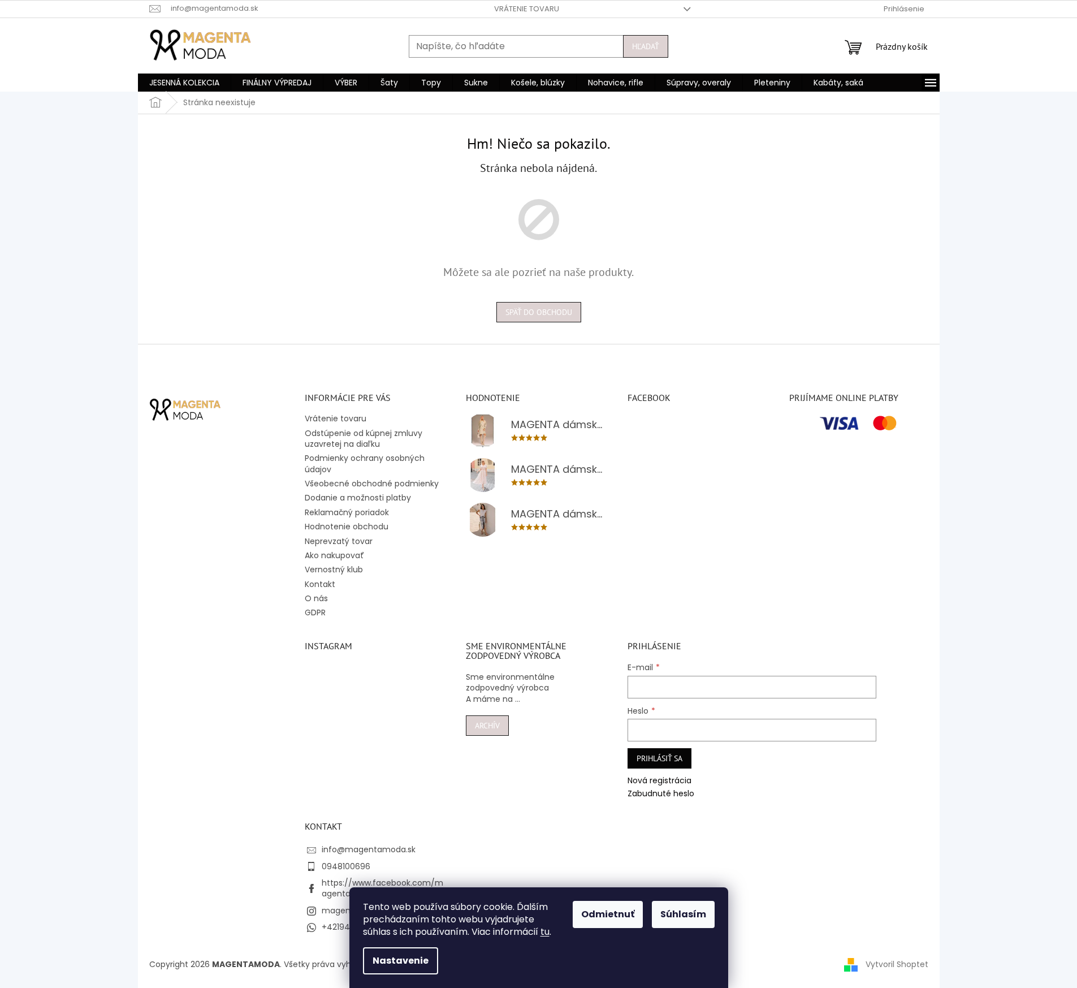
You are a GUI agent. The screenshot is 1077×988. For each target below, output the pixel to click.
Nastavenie (401, 960)
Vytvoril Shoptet (897, 964)
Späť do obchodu (538, 312)
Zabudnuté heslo (661, 793)
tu (545, 931)
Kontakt (320, 584)
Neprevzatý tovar (339, 541)
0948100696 (346, 866)
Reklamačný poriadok (347, 512)
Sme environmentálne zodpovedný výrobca (510, 682)
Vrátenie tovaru (526, 8)
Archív (487, 725)
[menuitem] (184, 83)
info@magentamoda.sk (369, 849)
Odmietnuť (607, 914)
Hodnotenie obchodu (346, 526)
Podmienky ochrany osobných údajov (365, 463)
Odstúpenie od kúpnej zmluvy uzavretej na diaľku (363, 439)
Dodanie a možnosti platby (358, 497)
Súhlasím (683, 914)
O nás (316, 598)
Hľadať (645, 46)
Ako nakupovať (334, 555)
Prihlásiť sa (659, 758)
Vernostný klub (334, 569)
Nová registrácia (659, 780)
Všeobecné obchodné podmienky (372, 483)
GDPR (315, 612)
